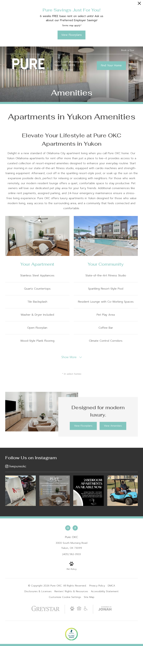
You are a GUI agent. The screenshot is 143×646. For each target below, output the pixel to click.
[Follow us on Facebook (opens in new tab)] (75, 528)
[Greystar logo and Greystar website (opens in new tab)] (46, 610)
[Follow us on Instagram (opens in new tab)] (67, 528)
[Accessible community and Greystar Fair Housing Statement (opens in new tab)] (86, 610)
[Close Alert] (139, 4)
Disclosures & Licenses (38, 591)
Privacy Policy (97, 585)
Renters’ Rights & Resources (71, 591)
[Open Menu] (133, 65)
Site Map (89, 597)
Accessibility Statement (105, 591)
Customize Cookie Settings (65, 597)
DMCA (111, 585)
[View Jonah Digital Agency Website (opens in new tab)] (105, 609)
